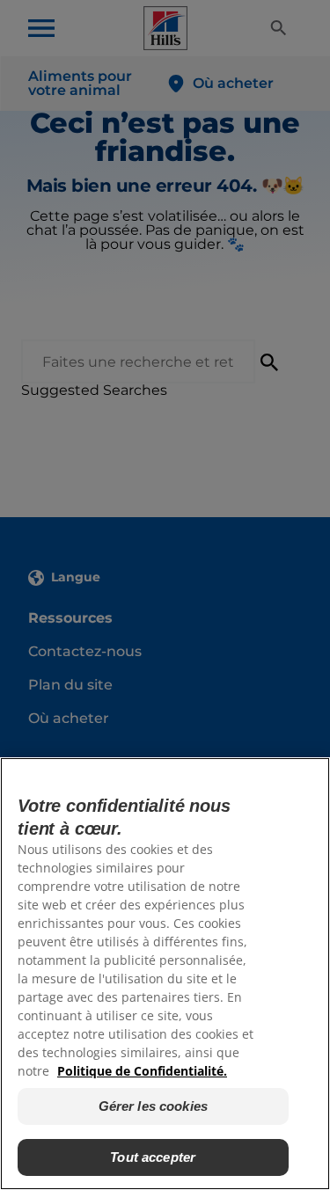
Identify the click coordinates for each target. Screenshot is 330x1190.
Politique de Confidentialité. (142, 1070)
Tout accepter (152, 1157)
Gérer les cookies (154, 1106)
